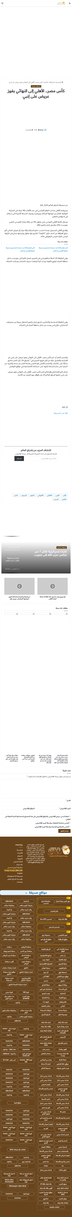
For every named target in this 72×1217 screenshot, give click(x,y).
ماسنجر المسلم (54, 927)
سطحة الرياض (26, 947)
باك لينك (19, 864)
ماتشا (46, 1166)
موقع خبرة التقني (63, 976)
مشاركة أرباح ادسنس (15, 867)
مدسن (46, 981)
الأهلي (49, 495)
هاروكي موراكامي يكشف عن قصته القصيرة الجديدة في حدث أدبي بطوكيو (28, 758)
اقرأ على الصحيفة (61, 413)
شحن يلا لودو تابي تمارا (46, 1119)
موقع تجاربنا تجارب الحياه (46, 1193)
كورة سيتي (9, 992)
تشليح (26, 968)
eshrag (41, 130)
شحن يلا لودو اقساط (46, 1089)
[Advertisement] (36, 21)
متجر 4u (63, 1112)
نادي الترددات (62, 989)
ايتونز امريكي (45, 1084)
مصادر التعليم (46, 1053)
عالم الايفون (63, 968)
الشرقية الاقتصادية (45, 964)
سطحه (9, 947)
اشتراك (19, 458)
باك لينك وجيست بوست (63, 1054)
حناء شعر (46, 1161)
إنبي (57, 495)
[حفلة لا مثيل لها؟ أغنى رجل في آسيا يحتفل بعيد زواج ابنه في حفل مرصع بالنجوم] (11, 683)
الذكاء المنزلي (18, 862)
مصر (55, 499)
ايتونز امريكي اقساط (46, 1124)
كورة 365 (26, 992)
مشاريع (45, 1199)
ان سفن (62, 955)
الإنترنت (20, 853)
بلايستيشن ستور (62, 1151)
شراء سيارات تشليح (26, 972)
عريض (23, 495)
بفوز (31, 495)
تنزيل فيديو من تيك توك (26, 1174)
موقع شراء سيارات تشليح (9, 973)
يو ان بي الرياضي (46, 1060)
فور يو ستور (46, 1107)
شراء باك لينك (63, 1022)
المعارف (63, 993)
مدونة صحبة (62, 1010)
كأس (63, 499)
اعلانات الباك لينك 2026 (46, 1044)
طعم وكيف (62, 1002)
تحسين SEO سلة (46, 919)
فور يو (46, 1128)
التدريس (63, 1037)
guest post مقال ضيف (46, 1179)
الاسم (68, 800)
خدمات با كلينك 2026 (63, 1193)
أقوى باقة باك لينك (46, 1188)
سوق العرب (63, 1184)
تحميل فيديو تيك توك (9, 1174)
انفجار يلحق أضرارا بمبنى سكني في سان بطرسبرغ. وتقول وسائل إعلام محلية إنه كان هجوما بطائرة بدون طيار (61, 759)
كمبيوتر (20, 856)
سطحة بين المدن (26, 951)
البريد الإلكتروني (65, 808)
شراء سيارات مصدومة (9, 979)
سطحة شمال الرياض (26, 956)
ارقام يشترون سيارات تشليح (26, 979)
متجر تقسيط (46, 1099)
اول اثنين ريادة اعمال (63, 901)
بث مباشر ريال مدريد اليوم (9, 997)
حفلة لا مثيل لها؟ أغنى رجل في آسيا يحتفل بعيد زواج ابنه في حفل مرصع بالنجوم (12, 758)
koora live (9, 1041)
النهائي (40, 495)
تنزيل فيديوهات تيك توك (26, 1181)
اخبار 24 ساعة (46, 1064)
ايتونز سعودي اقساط (62, 1090)
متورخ (63, 981)
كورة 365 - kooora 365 (26, 1061)
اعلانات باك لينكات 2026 (18, 1149)
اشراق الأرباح (46, 1014)
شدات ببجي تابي (46, 1080)
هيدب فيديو (46, 993)
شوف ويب (46, 960)
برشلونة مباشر (9, 905)
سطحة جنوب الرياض (26, 962)
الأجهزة (20, 859)
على (15, 495)
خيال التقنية (63, 960)
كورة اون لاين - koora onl (26, 1055)
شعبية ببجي (62, 1147)
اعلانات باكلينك (54, 1207)
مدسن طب (46, 1049)
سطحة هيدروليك (9, 951)
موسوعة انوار (62, 1014)
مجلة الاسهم (63, 964)
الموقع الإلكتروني (29, 808)
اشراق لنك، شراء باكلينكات (62, 1032)
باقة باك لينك (62, 919)
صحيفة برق (46, 935)
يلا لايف (17, 1002)
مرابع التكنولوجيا (46, 955)
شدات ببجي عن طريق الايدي (46, 1113)
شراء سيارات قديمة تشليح (18, 984)
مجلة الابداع (46, 985)
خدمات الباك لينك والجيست (63, 1179)
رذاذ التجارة (46, 998)
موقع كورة (17, 1103)
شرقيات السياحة (46, 1010)
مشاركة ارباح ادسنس (45, 902)
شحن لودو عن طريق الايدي (46, 1142)
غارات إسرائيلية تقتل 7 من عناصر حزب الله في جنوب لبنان (51, 553)
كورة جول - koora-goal (26, 1036)
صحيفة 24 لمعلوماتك (15, 876)
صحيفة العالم (46, 1068)
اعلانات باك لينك (62, 1203)
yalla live (18, 1021)
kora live (9, 1070)
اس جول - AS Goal (9, 1060)
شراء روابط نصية (63, 1026)
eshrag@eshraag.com (35, 862)
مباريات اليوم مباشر (26, 905)
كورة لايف (26, 1074)
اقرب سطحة (9, 961)
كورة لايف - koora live (26, 1128)
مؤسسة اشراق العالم (15, 879)
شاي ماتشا (62, 1170)
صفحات (20, 882)
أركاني (63, 1006)
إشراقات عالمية (49, 82)
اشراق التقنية (45, 949)
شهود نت (46, 1002)
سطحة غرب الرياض (9, 955)
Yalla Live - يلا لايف (9, 1049)
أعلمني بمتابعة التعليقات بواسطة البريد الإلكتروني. (52, 823)
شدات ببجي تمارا (46, 1076)
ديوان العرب (63, 1199)
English (20, 873)
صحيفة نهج (63, 972)
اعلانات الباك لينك (46, 1031)
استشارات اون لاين (46, 989)
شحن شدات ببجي (63, 1134)
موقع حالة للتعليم (63, 1064)
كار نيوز (45, 972)
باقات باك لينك (46, 1026)
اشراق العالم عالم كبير (46, 1038)
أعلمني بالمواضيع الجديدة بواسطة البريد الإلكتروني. (52, 827)
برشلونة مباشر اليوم (9, 1010)
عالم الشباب (54, 911)
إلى (64, 495)
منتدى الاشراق (63, 1043)
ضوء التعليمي (62, 935)
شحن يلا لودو (62, 1141)
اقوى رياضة (63, 1049)
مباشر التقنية (45, 1006)
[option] (36, 554)
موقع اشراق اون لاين (45, 940)
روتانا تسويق (62, 985)
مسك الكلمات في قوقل (63, 950)
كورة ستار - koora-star (9, 1029)
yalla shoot (9, 901)
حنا (63, 1166)
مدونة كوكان (46, 968)
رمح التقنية (63, 998)
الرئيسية (59, 82)
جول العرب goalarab (26, 997)
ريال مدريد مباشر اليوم (26, 1011)
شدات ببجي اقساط (62, 1076)
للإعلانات (4, 1213)
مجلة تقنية (62, 1060)
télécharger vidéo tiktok (17, 1186)
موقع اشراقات (63, 939)
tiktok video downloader (9, 1181)
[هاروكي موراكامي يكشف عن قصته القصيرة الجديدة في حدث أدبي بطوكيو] (28, 683)
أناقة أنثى (46, 976)
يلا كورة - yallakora (9, 1054)
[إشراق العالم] (61, 3)
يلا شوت (26, 901)
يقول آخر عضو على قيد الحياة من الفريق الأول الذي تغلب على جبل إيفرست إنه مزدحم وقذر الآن (44, 759)
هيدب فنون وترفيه (63, 1068)
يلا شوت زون (26, 1161)
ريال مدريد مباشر (26, 909)
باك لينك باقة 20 (46, 1184)
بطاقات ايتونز (46, 1147)
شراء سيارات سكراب (9, 968)
